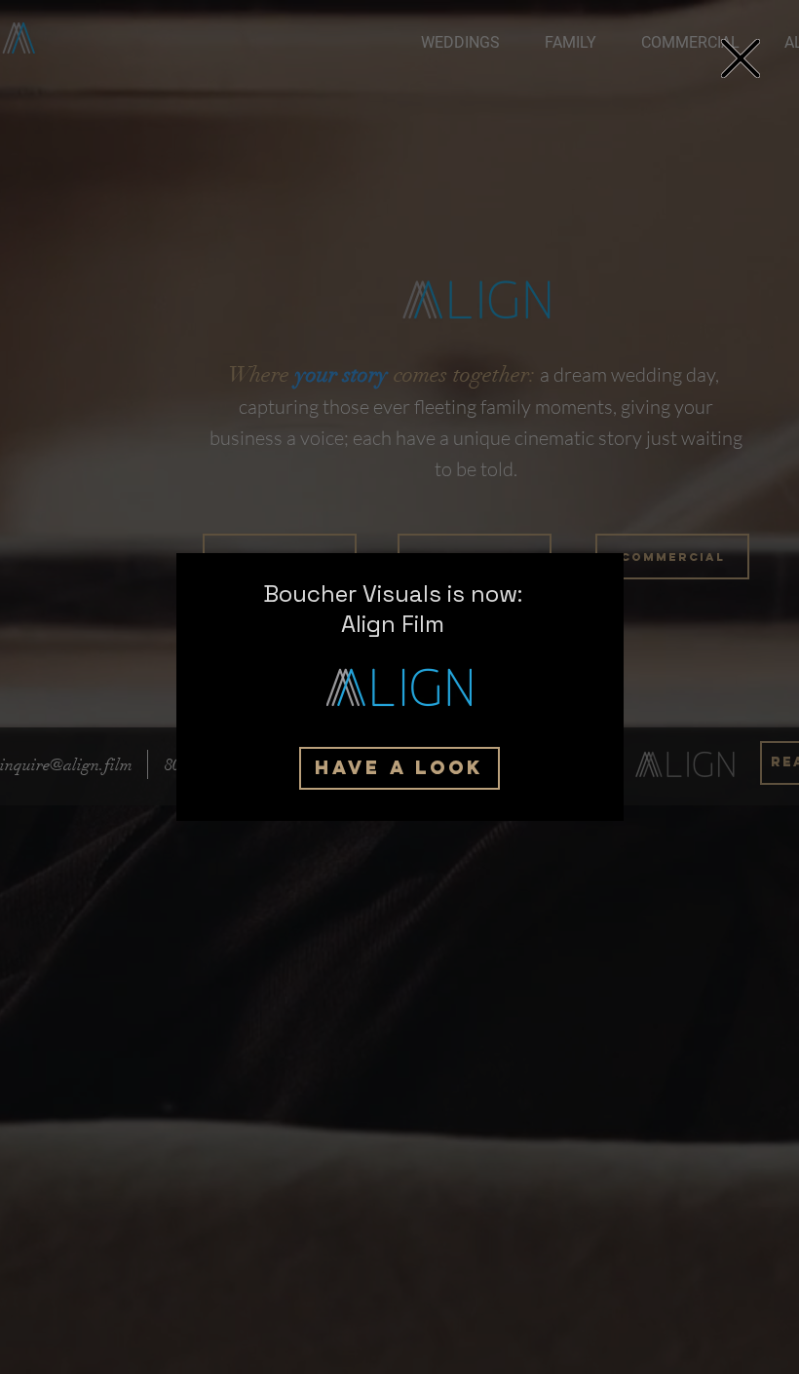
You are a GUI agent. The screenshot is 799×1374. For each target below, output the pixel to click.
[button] (740, 58)
